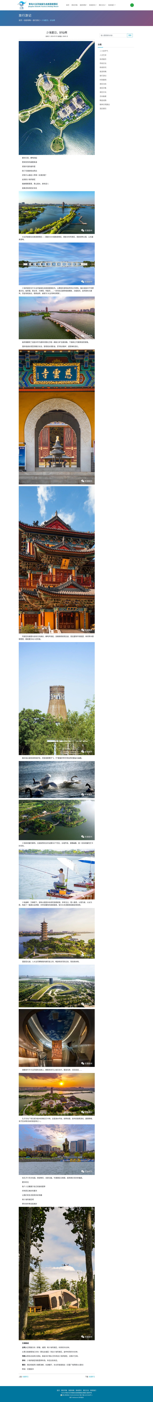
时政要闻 (103, 80)
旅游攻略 (83, 5)
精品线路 (103, 100)
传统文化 (103, 63)
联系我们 (111, 5)
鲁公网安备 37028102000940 (70, 1395)
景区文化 (102, 5)
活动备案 (103, 96)
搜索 (129, 35)
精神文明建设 (105, 104)
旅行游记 (36, 20)
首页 (67, 5)
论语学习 (25, 1377)
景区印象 (75, 5)
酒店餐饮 (103, 108)
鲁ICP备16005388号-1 (86, 1395)
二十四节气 (104, 51)
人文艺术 (103, 55)
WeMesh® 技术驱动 (78, 1397)
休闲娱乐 (103, 59)
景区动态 (103, 84)
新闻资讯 (92, 5)
